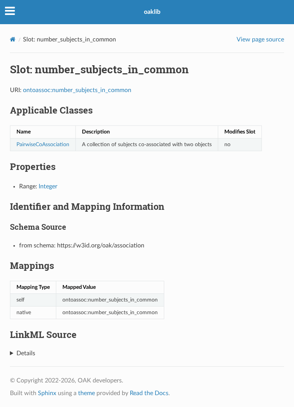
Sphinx (47, 393)
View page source (260, 39)
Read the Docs (149, 393)
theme (86, 393)
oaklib (152, 12)
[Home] (13, 39)
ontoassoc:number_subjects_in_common (77, 90)
